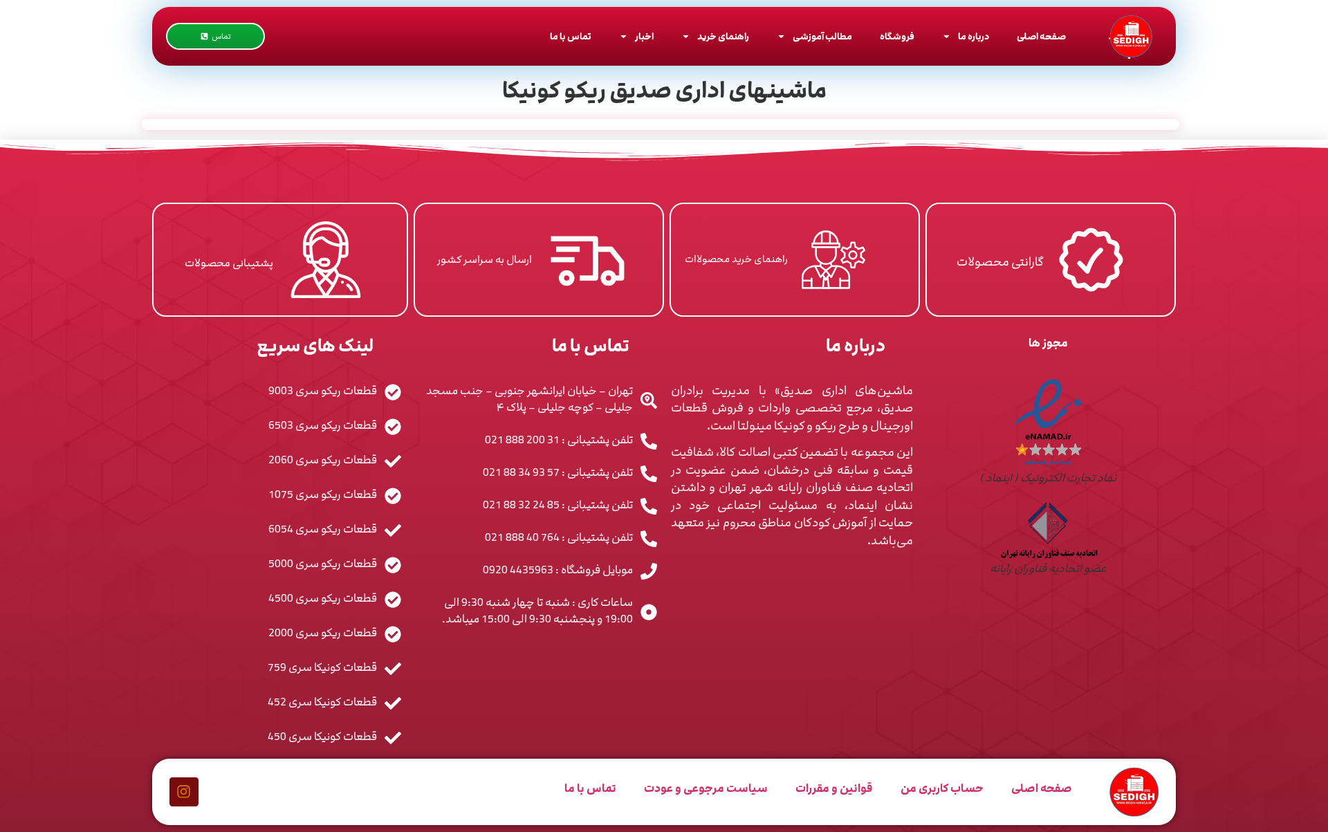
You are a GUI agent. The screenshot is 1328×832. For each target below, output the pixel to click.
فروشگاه (897, 37)
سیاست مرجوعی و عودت (706, 788)
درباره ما (973, 37)
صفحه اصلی (1041, 37)
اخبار (644, 37)
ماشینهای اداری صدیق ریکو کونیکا (664, 90)
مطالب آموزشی (822, 37)
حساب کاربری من (942, 788)
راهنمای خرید (723, 37)
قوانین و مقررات (834, 788)
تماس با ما (570, 37)
